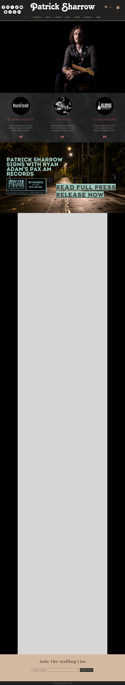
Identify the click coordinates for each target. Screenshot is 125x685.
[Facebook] (3, 7)
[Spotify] (5, 12)
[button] (118, 7)
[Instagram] (8, 7)
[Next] (115, 177)
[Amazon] (14, 12)
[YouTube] (21, 7)
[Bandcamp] (19, 12)
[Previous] (10, 177)
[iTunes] (10, 12)
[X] (12, 7)
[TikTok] (17, 7)
